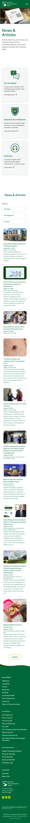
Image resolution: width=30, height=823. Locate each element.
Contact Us (5, 701)
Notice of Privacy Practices (11, 704)
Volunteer (5, 773)
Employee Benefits (8, 760)
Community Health (8, 695)
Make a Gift (6, 776)
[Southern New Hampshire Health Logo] (10, 785)
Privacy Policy (6, 814)
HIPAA (19, 814)
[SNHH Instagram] (6, 797)
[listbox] (15, 209)
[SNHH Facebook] (3, 797)
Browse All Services (8, 724)
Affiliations (5, 681)
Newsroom (5, 690)
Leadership (6, 684)
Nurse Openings (7, 757)
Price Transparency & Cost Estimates (14, 729)
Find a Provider (7, 721)
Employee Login (7, 763)
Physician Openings (8, 754)
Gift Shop (5, 692)
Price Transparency (8, 698)
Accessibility (23, 814)
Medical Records (7, 732)
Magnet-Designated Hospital (11, 751)
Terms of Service (13, 814)
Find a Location (7, 718)
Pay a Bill (5, 726)
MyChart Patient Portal (9, 735)
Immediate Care (7, 715)
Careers (4, 687)
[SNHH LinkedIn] (9, 797)
